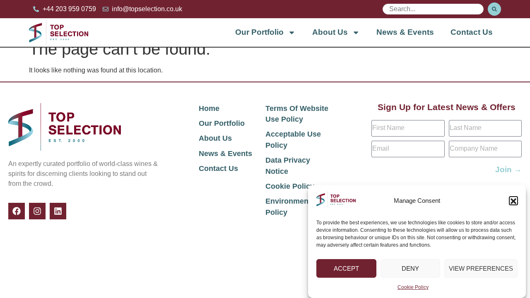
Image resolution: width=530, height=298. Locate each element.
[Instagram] (37, 211)
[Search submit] (494, 9)
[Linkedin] (58, 211)
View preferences (481, 268)
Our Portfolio (259, 32)
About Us (330, 32)
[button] (513, 201)
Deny (410, 268)
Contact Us (471, 32)
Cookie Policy (413, 287)
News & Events (405, 32)
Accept (346, 268)
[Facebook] (16, 211)
